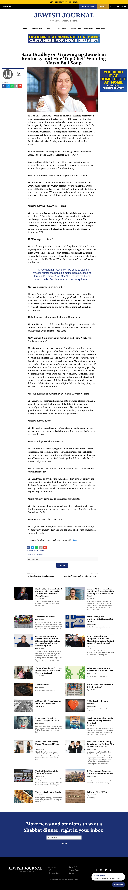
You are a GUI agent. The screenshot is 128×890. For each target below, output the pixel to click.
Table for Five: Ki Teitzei (98, 792)
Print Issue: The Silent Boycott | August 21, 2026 (47, 719)
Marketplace (76, 28)
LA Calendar (88, 28)
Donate (71, 873)
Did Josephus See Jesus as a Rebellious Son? (100, 686)
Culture (50, 28)
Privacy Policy (74, 870)
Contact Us (73, 867)
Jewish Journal (64, 15)
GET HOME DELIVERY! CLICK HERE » (64, 2)
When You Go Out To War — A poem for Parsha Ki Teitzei (100, 669)
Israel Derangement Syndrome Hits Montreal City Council (100, 619)
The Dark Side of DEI (45, 617)
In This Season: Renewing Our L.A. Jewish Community (100, 772)
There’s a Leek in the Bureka (48, 792)
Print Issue (100, 28)
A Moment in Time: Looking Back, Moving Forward (48, 702)
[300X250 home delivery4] (113, 80)
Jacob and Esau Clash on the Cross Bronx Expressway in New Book (100, 720)
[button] (4, 86)
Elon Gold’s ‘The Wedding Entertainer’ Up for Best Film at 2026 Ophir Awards (100, 744)
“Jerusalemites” (42, 685)
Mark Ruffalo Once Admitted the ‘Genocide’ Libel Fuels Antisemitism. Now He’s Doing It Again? (48, 592)
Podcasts (62, 28)
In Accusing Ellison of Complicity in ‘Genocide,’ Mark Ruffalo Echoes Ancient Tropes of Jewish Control (100, 639)
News (25, 28)
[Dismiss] (89, 874)
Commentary (37, 28)
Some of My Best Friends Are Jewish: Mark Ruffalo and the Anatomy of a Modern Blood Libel (100, 592)
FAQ (50, 870)
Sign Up (62, 565)
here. (75, 540)
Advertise (52, 867)
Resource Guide (54, 873)
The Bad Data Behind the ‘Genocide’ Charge (46, 772)
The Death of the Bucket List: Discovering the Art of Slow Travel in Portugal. (48, 670)
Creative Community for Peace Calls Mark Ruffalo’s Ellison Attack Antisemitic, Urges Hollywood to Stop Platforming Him (47, 641)
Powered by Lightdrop (73, 879)
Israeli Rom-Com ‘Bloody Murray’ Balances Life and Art (47, 744)
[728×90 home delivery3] (64, 38)
